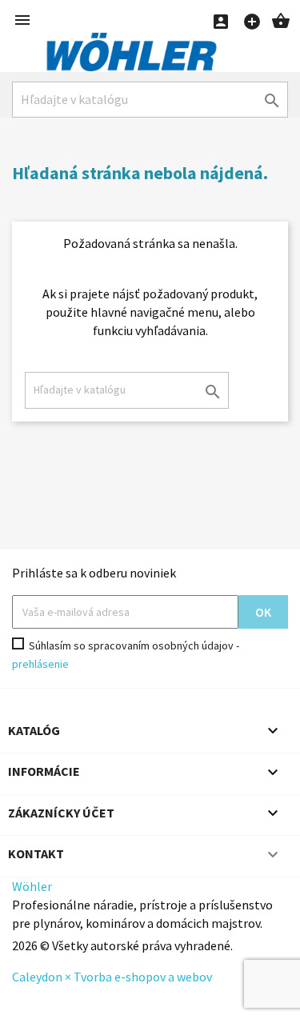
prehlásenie (40, 664)
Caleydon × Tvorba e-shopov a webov (112, 977)
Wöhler (32, 886)
